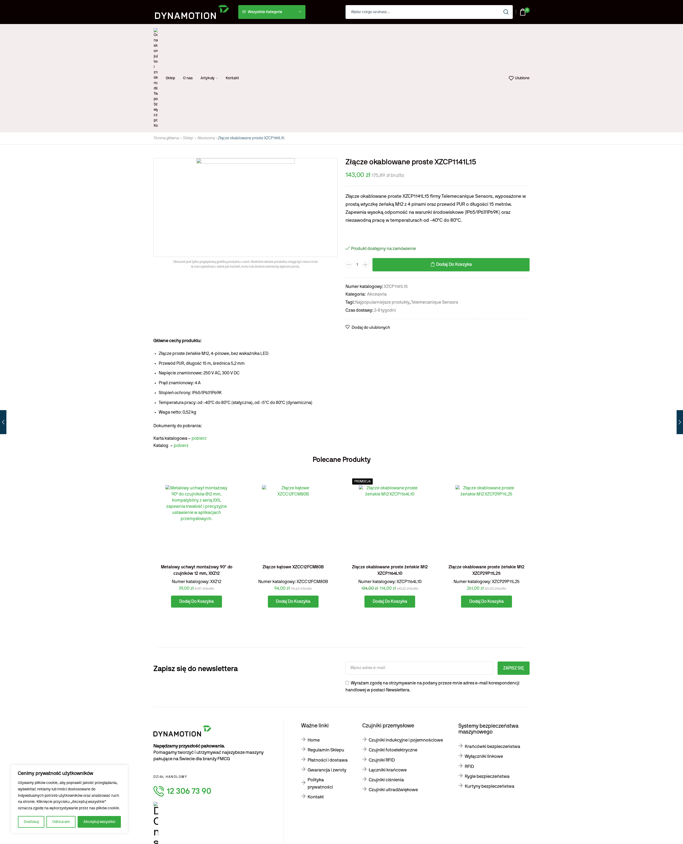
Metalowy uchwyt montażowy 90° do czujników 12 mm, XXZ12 (196, 570)
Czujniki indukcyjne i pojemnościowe (406, 740)
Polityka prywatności (320, 783)
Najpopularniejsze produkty (382, 302)
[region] (69, 799)
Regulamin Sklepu (326, 750)
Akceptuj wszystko (99, 822)
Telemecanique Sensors (434, 302)
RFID (469, 766)
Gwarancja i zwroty (327, 770)
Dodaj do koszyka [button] (230, 536)
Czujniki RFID (382, 760)
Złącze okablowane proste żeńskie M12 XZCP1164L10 (390, 570)
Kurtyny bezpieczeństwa (489, 786)
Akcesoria (206, 138)
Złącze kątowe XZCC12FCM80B (293, 567)
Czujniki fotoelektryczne (393, 750)
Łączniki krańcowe (388, 770)
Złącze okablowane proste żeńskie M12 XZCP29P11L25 (486, 570)
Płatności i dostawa (328, 760)
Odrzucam (61, 822)
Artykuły (208, 78)
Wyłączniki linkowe (484, 756)
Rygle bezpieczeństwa (487, 776)
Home (314, 740)
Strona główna (166, 138)
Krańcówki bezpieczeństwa (492, 746)
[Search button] (506, 12)
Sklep (170, 78)
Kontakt (232, 78)
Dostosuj (31, 822)
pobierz (199, 438)
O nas (188, 78)
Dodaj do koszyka (454, 264)
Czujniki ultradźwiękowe (393, 789)
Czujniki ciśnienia (386, 780)
